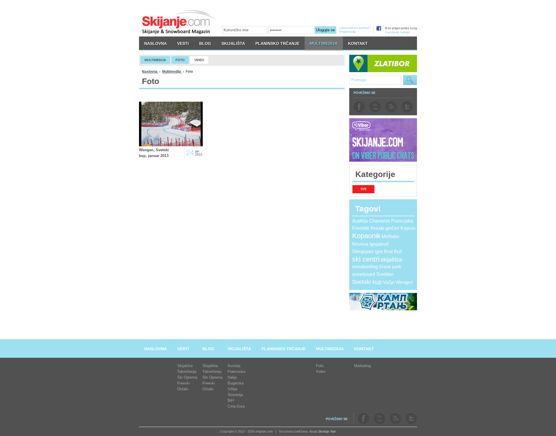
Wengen (404, 282)
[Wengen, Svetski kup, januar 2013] (171, 124)
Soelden (385, 274)
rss (391, 107)
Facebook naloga (397, 32)
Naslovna (150, 72)
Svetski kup (367, 282)
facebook (359, 107)
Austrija (360, 220)
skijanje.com (179, 22)
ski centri (365, 259)
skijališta (391, 259)
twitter (407, 107)
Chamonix (379, 220)
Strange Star (327, 431)
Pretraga (410, 80)
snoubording (365, 266)
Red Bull (393, 251)
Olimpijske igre (367, 251)
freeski (377, 228)
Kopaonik (366, 236)
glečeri (392, 228)
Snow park (390, 266)
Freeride (361, 228)
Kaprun (408, 228)
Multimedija (172, 72)
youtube (375, 107)
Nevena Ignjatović (370, 244)
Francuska (402, 220)
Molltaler (390, 236)
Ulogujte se (325, 30)
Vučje (388, 282)
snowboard (363, 274)
